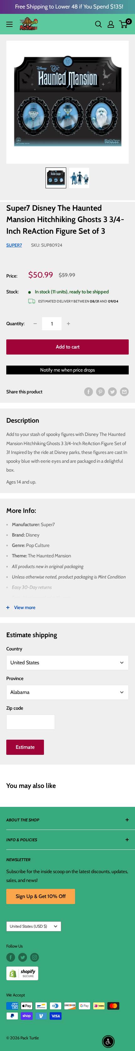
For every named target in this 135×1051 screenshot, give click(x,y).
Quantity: (15, 323)
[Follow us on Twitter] (22, 957)
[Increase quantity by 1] (68, 323)
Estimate (25, 747)
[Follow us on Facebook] (10, 957)
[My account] (111, 24)
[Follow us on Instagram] (34, 957)
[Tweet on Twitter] (112, 391)
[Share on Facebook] (88, 391)
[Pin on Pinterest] (100, 391)
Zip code (14, 708)
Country (14, 649)
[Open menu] (9, 24)
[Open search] (98, 24)
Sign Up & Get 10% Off (41, 896)
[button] (123, 24)
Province (15, 678)
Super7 (14, 245)
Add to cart (67, 347)
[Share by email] (124, 391)
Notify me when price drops (67, 370)
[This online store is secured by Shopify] (67, 971)
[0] (123, 24)
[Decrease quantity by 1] (35, 323)
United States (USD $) (28, 926)
